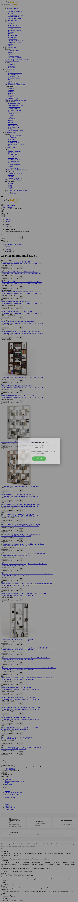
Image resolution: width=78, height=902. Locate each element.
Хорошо (39, 459)
